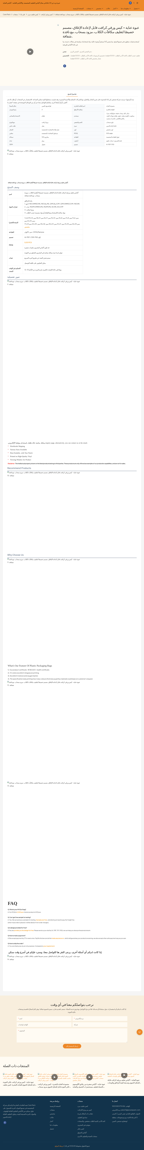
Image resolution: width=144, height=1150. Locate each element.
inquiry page (49, 443)
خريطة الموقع (59, 1146)
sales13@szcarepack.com (130, 1110)
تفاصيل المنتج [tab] (72, 94)
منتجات (15, 14)
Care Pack (6, 14)
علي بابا (22, 14)
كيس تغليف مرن (33, 14)
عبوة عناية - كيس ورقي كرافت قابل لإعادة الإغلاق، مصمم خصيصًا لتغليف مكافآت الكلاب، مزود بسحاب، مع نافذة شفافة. (93, 14)
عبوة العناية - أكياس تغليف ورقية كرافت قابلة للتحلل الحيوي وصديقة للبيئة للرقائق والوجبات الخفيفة (124, 1081)
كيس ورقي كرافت (47, 14)
